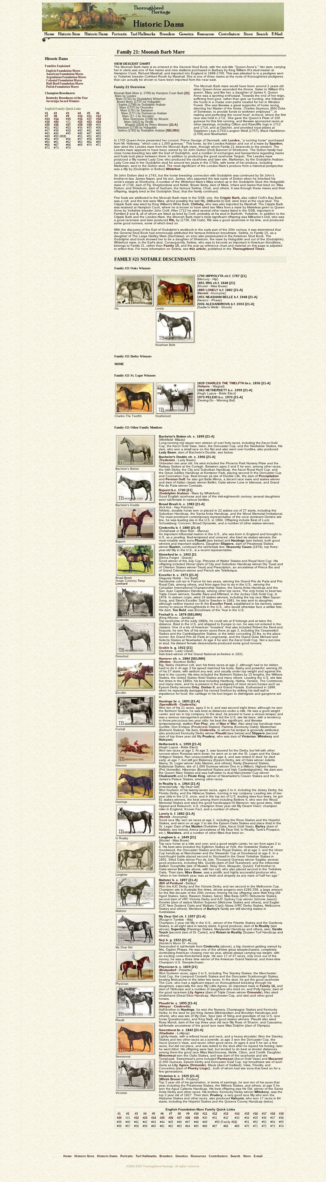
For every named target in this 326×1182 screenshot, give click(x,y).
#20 (56, 121)
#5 (88, 113)
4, (137, 213)
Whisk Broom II (171, 1079)
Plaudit (221, 733)
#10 (80, 116)
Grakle (164, 647)
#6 (97, 113)
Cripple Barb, (230, 197)
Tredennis (167, 460)
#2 (55, 113)
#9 (67, 116)
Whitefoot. (173, 169)
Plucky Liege (198, 1068)
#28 (80, 124)
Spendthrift (168, 704)
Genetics (181, 1156)
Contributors (218, 1156)
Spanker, (276, 143)
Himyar (165, 1006)
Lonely (164, 813)
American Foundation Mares (64, 74)
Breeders (166, 1156)
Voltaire (204, 386)
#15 (68, 119)
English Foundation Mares (63, 70)
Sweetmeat (167, 1030)
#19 (47, 121)
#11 (89, 116)
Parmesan (225, 1058)
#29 (89, 124)
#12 (98, 116)
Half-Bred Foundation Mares (64, 83)
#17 (89, 119)
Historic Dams (107, 1156)
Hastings (166, 701)
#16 (80, 119)
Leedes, (234, 140)
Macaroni (275, 1058)
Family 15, (172, 245)
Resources (198, 1156)
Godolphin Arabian (174, 493)
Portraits (126, 1156)
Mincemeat (167, 1055)
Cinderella (187, 704)
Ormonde (254, 992)
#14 (56, 119)
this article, (198, 249)
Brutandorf (168, 970)
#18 (98, 119)
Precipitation (269, 476)
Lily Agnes (196, 992)
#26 (56, 124)
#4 (79, 113)
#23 (89, 121)
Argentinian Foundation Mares (66, 77)
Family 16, (268, 986)
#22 (80, 121)
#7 (46, 116)
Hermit (203, 293)
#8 (55, 116)
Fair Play (201, 723)
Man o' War (228, 723)
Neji (162, 940)
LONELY (212, 290)
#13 (47, 119)
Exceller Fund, (221, 603)
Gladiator (167, 1033)
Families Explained (57, 66)
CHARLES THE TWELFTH (225, 383)
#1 (46, 113)
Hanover (165, 658)
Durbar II (208, 687)
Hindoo (165, 661)
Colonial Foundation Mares (64, 80)
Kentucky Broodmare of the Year (67, 98)
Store (247, 1156)
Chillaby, (197, 204)
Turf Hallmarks (146, 1156)
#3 (67, 113)
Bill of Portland (171, 883)
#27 (68, 124)
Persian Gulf (175, 479)
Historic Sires (84, 1156)
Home (67, 1156)
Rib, (172, 220)
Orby (195, 687)
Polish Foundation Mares (62, 86)
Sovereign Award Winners (63, 101)
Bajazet (164, 490)
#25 (47, 124)
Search (235, 1156)
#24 (98, 121)
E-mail (258, 1156)
